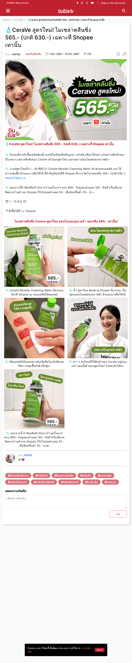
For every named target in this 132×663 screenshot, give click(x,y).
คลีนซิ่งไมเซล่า (18, 482)
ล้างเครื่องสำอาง (19, 475)
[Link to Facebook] (77, 2)
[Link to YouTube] (92, 2)
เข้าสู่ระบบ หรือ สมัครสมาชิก (113, 3)
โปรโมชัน (18, 20)
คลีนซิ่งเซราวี (70, 482)
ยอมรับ (100, 650)
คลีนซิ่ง (87, 475)
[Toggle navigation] (8, 10)
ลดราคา (111, 482)
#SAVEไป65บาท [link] (15, 178)
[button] (125, 53)
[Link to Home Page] (65, 11)
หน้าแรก (6, 20)
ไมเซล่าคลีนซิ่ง (65, 475)
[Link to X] (87, 2)
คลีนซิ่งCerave (45, 482)
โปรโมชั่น (92, 482)
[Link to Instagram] (82, 2)
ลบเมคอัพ (106, 475)
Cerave (43, 475)
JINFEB (16, 54)
